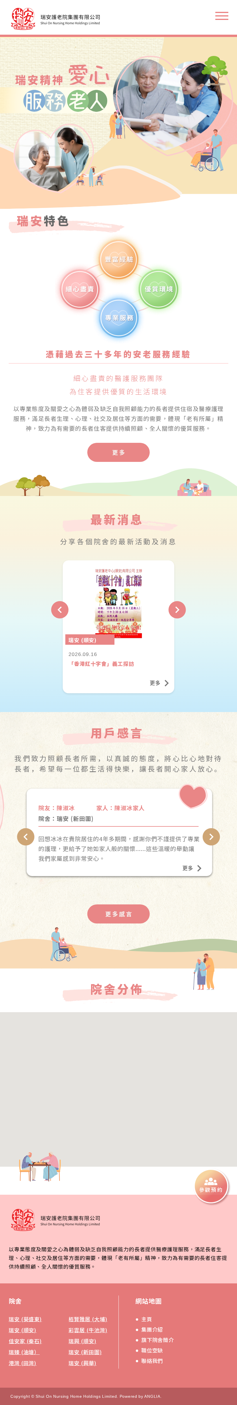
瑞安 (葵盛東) (25, 1319)
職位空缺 (152, 1350)
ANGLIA (152, 1396)
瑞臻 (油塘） (24, 1352)
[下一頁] (177, 609)
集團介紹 (152, 1329)
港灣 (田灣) (22, 1363)
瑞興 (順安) (82, 1341)
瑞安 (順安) (22, 1330)
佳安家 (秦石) (25, 1341)
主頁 (146, 1319)
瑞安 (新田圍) (85, 1352)
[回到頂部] (219, 1238)
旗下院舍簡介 (157, 1339)
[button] (109, 1115)
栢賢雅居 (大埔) (87, 1319)
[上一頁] (59, 609)
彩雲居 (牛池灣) (87, 1330)
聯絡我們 (152, 1360)
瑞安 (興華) (82, 1363)
